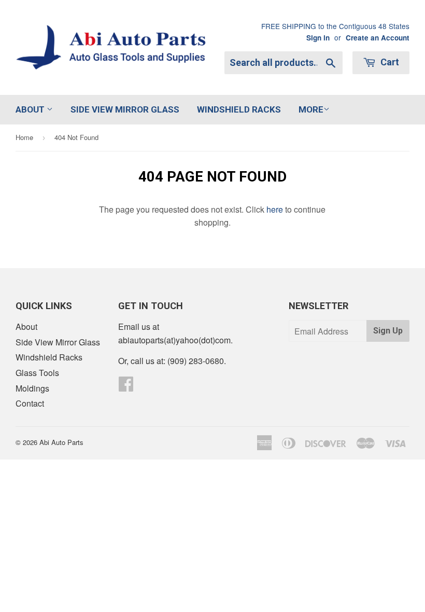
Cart (388, 62)
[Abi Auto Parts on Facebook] (126, 387)
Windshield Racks (239, 109)
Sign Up (388, 331)
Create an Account (377, 38)
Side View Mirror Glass (124, 109)
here (274, 209)
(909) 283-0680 (195, 361)
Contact (30, 403)
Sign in (318, 38)
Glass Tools (37, 373)
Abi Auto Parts (61, 442)
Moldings (32, 388)
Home (24, 137)
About (31, 109)
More (311, 109)
